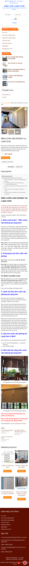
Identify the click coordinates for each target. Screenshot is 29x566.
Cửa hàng (21, 557)
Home (2, 103)
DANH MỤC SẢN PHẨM (11, 559)
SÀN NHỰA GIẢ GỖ (7, 49)
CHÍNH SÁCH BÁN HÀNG (11, 557)
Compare (6, 158)
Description (11, 167)
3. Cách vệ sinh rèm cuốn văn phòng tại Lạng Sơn (15, 186)
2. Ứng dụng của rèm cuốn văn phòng (13, 183)
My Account (15, 3)
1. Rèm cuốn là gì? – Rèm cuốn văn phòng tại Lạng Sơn (15, 180)
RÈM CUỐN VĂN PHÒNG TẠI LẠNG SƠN (12, 178)
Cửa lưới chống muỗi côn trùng (18, 423)
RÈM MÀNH (5, 46)
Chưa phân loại (6, 94)
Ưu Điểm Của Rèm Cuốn (11, 184)
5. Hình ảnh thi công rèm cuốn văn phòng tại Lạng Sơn (15, 193)
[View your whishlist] (12, 19)
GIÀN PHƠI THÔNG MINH (8, 38)
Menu (15, 22)
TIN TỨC (4, 97)
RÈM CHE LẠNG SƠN (14, 6)
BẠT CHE (4, 32)
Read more (7, 471)
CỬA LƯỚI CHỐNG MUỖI (8, 35)
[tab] (11, 166)
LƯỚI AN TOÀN (6, 40)
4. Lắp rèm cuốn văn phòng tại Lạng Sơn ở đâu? (15, 189)
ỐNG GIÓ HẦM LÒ (7, 43)
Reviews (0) (19, 167)
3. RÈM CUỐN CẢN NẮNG (7, 430)
